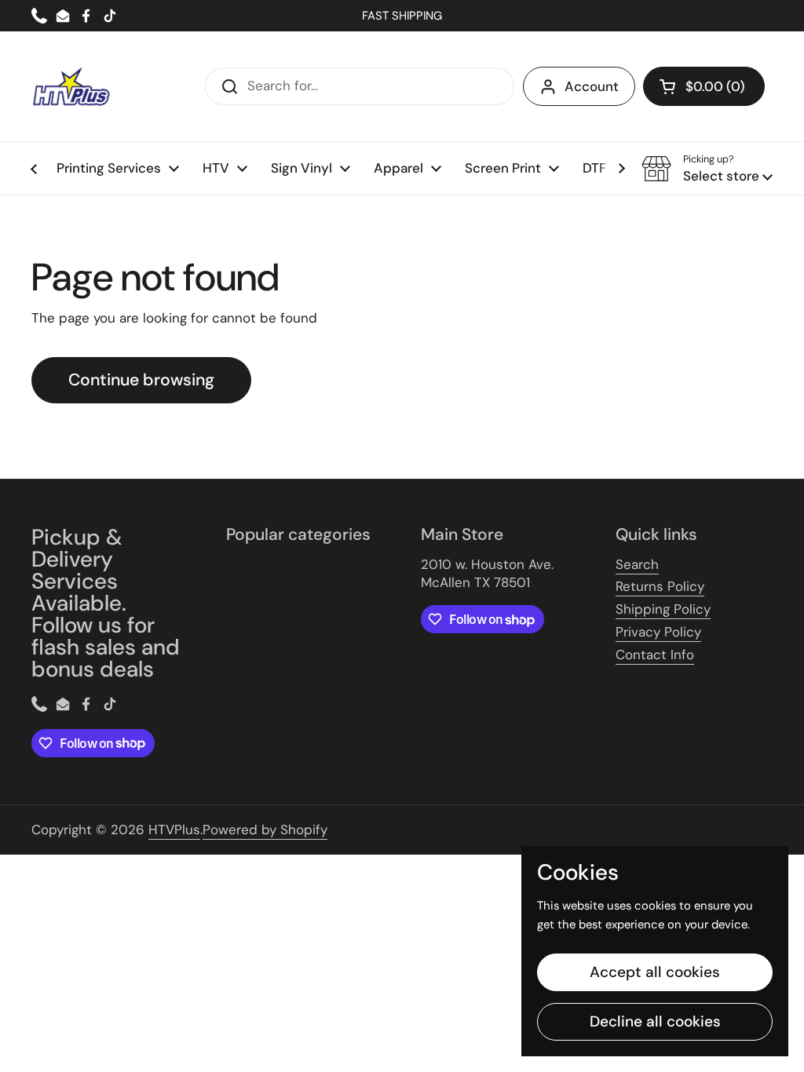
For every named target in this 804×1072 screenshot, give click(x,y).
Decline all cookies (655, 1021)
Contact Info (655, 654)
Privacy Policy (658, 631)
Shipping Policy (663, 609)
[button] (704, 86)
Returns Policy (660, 586)
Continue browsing (141, 380)
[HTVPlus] (70, 86)
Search (637, 564)
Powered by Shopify (265, 829)
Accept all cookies (655, 972)
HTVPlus (174, 829)
